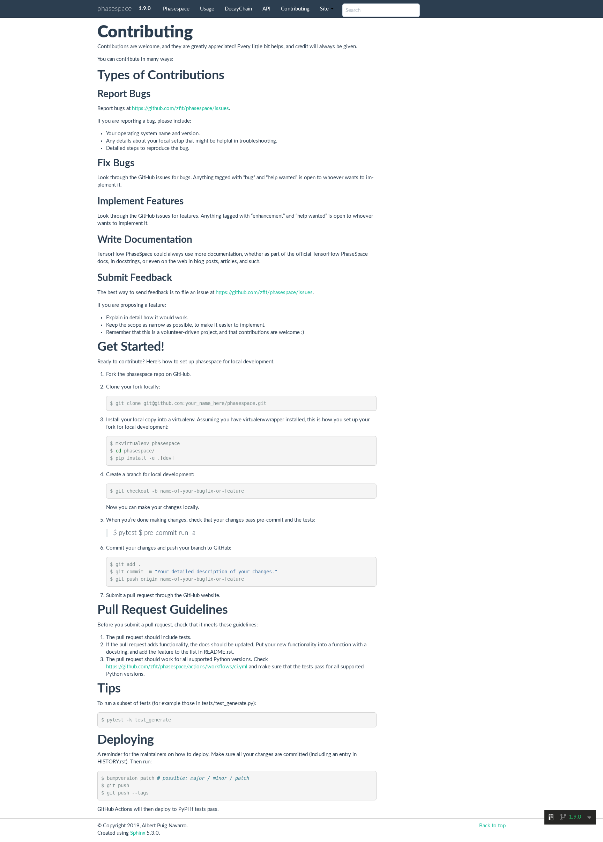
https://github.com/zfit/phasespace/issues (180, 108)
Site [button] (325, 9)
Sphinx (137, 833)
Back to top (492, 825)
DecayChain (238, 9)
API (266, 9)
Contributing (295, 9)
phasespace (114, 8)
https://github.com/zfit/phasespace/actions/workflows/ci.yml (176, 666)
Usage (207, 9)
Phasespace (176, 9)
